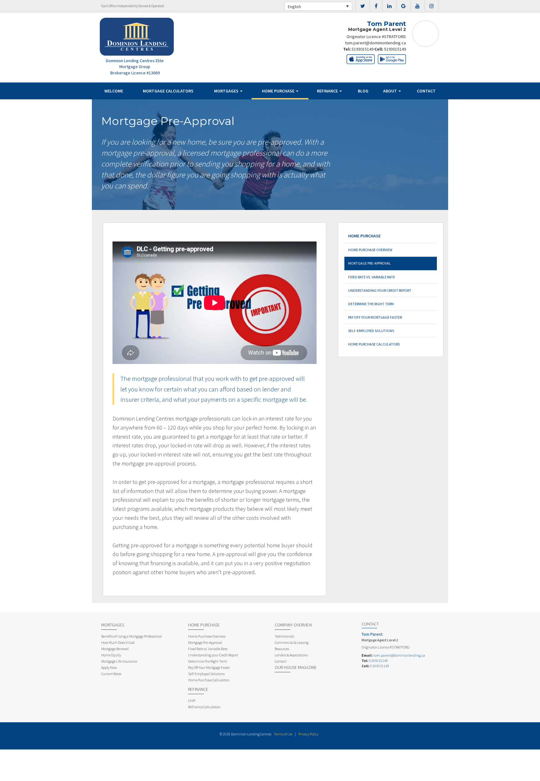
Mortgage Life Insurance (119, 661)
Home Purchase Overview (370, 249)
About (390, 91)
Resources (282, 648)
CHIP (191, 700)
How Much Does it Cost (118, 642)
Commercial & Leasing (291, 642)
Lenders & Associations (291, 655)
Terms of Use (283, 734)
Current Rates (111, 673)
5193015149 (362, 49)
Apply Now (109, 667)
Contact (426, 91)
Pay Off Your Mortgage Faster (375, 317)
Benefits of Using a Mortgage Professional (131, 636)
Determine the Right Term (371, 303)
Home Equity (111, 655)
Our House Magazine (296, 667)
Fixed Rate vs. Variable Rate (371, 277)
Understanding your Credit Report (379, 290)
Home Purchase (278, 91)
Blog (363, 91)
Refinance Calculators (204, 706)
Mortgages (226, 91)
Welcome (113, 91)
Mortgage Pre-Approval (369, 263)
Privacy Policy (308, 734)
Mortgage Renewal (115, 648)
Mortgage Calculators (168, 91)
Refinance (328, 91)
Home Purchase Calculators (374, 344)
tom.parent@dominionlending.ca (375, 43)
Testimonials (284, 636)
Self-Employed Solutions (371, 330)
